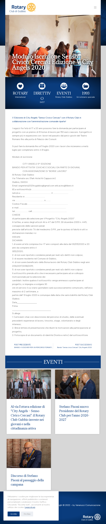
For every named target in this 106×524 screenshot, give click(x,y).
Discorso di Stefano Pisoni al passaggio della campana (27, 480)
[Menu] (95, 7)
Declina (27, 514)
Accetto (13, 514)
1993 (85, 93)
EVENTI (64, 93)
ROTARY (20, 93)
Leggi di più (30, 507)
